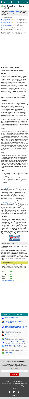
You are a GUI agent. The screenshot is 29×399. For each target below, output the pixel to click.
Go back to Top (15, 395)
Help (19, 379)
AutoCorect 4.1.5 (9, 349)
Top (8, 379)
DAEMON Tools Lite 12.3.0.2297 (12, 345)
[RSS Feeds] (18, 392)
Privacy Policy (20, 386)
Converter (22, 2)
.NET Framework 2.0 (10, 331)
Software (7, 2)
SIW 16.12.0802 (8, 352)
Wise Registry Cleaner (6, 188)
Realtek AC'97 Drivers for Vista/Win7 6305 (15, 341)
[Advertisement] (14, 51)
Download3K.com (18, 383)
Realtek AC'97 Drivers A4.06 (11, 317)
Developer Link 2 (7, 20)
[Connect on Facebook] (9, 392)
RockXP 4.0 (7, 338)
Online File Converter (17, 381)
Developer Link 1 (7, 19)
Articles (15, 2)
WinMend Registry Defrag (7, 203)
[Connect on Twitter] (14, 392)
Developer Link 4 (7, 24)
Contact (14, 379)
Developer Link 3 (7, 22)
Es (15, 388)
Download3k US (7, 25)
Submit (3, 379)
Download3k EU (7, 27)
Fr (27, 386)
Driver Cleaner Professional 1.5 (12, 334)
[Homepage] (2, 2)
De (13, 388)
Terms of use (11, 386)
